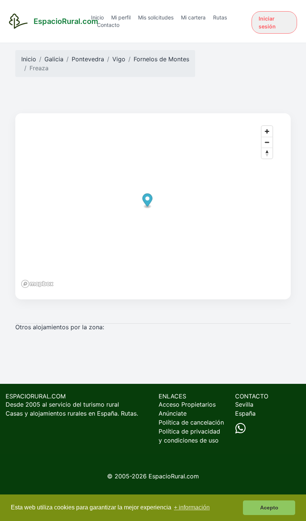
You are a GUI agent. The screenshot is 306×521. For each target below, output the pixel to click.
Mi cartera (193, 17)
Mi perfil (121, 17)
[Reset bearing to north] (267, 153)
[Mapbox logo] (37, 284)
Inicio (97, 17)
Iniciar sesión (267, 22)
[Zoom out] (267, 142)
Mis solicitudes (156, 17)
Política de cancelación (191, 422)
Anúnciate (173, 413)
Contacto (108, 25)
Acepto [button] (269, 508)
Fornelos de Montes (161, 59)
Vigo (118, 59)
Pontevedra (88, 59)
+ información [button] (192, 507)
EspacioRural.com (174, 476)
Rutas (220, 17)
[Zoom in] (267, 131)
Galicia (53, 59)
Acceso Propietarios (187, 404)
